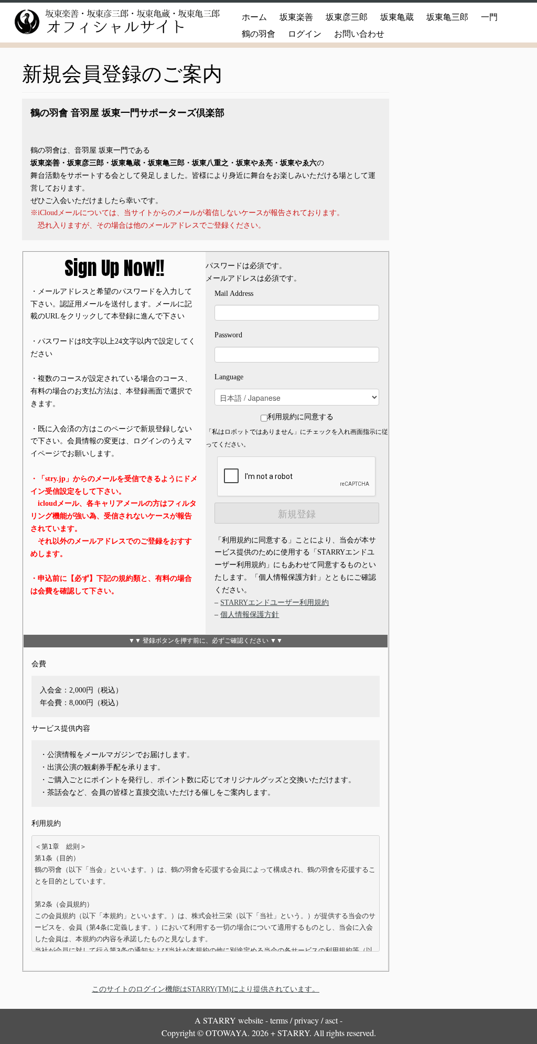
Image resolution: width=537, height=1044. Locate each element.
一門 (489, 17)
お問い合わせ (359, 33)
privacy (306, 1020)
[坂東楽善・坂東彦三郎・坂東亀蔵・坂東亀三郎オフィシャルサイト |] (105, 22)
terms (279, 1020)
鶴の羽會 (258, 33)
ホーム (254, 17)
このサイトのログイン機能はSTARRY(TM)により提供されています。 (205, 989)
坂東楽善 (296, 17)
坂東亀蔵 (397, 17)
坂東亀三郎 (447, 17)
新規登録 (297, 513)
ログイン (304, 33)
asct (331, 1020)
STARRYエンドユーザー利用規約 (274, 602)
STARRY (219, 1020)
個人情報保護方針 (249, 615)
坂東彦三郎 (347, 17)
